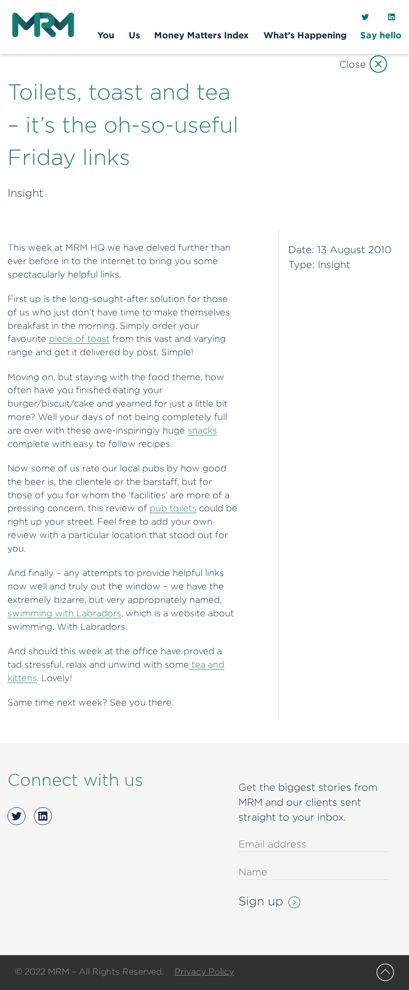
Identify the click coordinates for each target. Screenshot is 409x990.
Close (352, 64)
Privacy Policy (204, 971)
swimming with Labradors (64, 613)
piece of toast (79, 338)
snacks (202, 430)
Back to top (385, 972)
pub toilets (173, 508)
